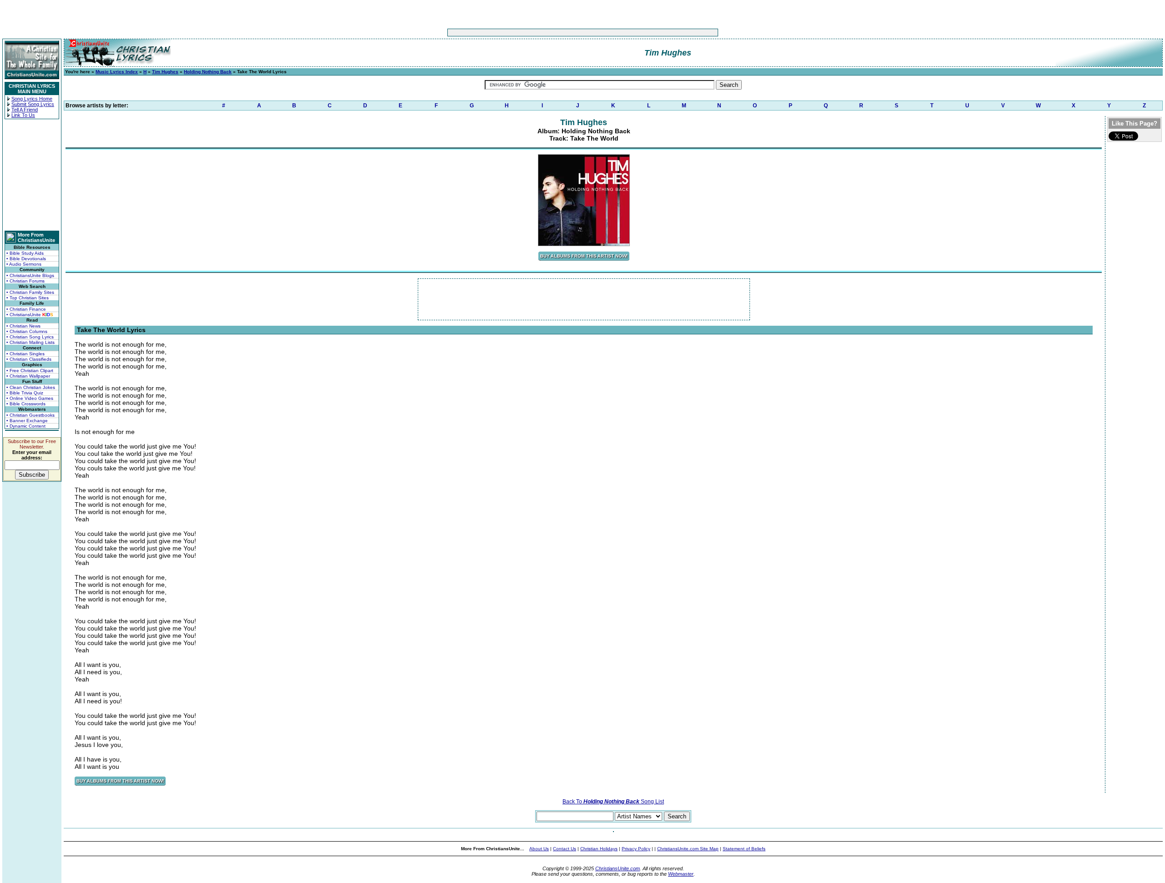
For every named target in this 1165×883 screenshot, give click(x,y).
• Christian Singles (25, 353)
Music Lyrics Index (117, 71)
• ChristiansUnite (29, 314)
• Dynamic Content (26, 426)
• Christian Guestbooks (30, 415)
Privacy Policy (636, 848)
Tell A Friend (24, 109)
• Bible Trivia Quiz (24, 392)
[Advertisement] (554, 32)
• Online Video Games (29, 398)
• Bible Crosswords (26, 403)
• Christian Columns (26, 331)
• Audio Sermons (23, 264)
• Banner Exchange (27, 420)
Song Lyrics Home (31, 98)
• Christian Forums (25, 280)
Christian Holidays (599, 848)
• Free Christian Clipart (29, 370)
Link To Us (23, 115)
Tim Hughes (165, 71)
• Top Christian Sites (27, 297)
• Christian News (23, 325)
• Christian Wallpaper (28, 375)
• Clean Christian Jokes (30, 387)
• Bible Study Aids (25, 253)
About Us (539, 848)
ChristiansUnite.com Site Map (688, 848)
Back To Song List (613, 801)
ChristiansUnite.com (617, 868)
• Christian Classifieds (28, 359)
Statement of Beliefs (744, 848)
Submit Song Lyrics (32, 104)
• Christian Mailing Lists (30, 342)
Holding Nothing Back (208, 71)
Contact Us (564, 848)
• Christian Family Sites (30, 292)
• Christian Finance (26, 309)
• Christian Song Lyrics (30, 336)
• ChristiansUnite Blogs (30, 275)
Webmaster (681, 874)
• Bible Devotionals (26, 258)
